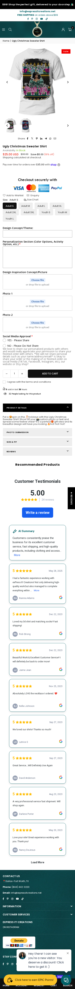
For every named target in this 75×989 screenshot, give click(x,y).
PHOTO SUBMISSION (17, 432)
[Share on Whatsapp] (50, 138)
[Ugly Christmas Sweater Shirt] (10, 125)
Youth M (62, 212)
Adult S (10, 206)
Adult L (41, 206)
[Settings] (63, 29)
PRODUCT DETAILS (16, 407)
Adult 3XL (29, 212)
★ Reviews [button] (71, 498)
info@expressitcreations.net (26, 892)
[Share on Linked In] (41, 138)
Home (6, 41)
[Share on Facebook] (27, 138)
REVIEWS (11, 451)
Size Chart (32, 199)
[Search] (10, 29)
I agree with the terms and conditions (29, 381)
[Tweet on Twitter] (32, 138)
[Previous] (7, 82)
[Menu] (3, 29)
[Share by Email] (55, 138)
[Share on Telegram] (46, 138)
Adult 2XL (11, 212)
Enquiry (34, 195)
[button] (69, 29)
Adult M (25, 206)
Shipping (8, 157)
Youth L (10, 218)
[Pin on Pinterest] (36, 138)
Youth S (46, 212)
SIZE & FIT (12, 441)
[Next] (67, 82)
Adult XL (57, 206)
